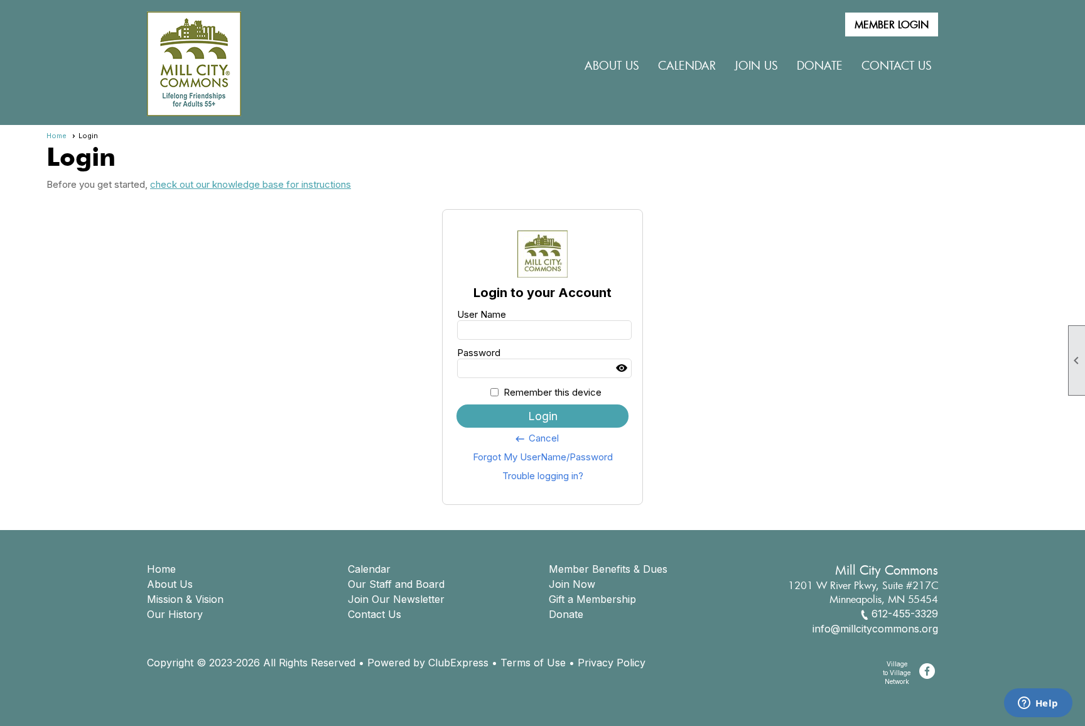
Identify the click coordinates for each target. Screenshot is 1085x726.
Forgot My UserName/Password (543, 457)
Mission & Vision (185, 599)
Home (56, 135)
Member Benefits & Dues (608, 569)
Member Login (892, 24)
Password (478, 353)
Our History (175, 614)
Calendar (687, 65)
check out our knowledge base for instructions (250, 184)
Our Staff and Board (396, 584)
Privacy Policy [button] (611, 662)
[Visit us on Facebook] (927, 671)
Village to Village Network (896, 672)
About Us (170, 584)
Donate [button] (820, 65)
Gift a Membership (592, 599)
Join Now (572, 584)
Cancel (536, 438)
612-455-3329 (905, 613)
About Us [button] (612, 65)
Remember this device (553, 392)
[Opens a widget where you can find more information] (1037, 704)
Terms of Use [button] (533, 662)
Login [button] (543, 416)
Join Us (756, 65)
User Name (481, 314)
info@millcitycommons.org (875, 628)
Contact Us (896, 65)
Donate (566, 614)
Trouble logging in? (542, 476)
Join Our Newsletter (396, 599)
